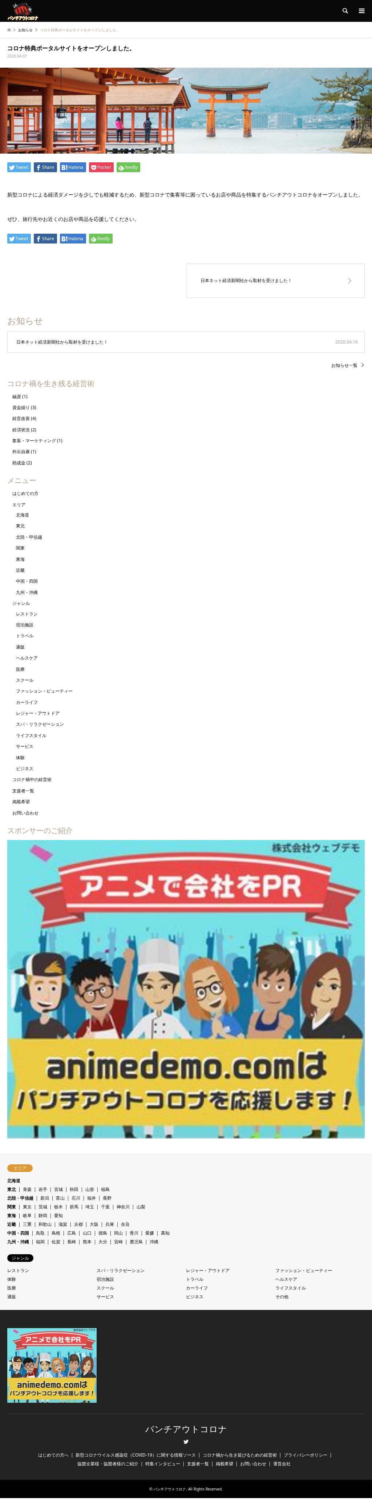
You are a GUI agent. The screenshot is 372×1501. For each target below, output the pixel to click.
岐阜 (27, 1215)
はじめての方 (25, 493)
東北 (20, 526)
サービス (24, 746)
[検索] (345, 11)
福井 (91, 1198)
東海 (20, 559)
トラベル (24, 636)
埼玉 (89, 1207)
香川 (134, 1233)
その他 (281, 1297)
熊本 (87, 1242)
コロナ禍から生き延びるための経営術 (240, 1455)
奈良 (125, 1224)
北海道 (22, 515)
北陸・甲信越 (29, 537)
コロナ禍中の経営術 (32, 779)
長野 (107, 1198)
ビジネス (24, 768)
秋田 (74, 1189)
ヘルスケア (27, 658)
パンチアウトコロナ (186, 1429)
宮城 (58, 1189)
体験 (20, 758)
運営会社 (282, 1464)
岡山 (118, 1233)
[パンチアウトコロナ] (22, 11)
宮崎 (118, 1242)
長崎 (71, 1242)
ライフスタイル (31, 735)
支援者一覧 (23, 791)
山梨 (141, 1207)
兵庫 (109, 1224)
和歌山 (45, 1224)
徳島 (102, 1233)
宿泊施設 (24, 625)
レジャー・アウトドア (38, 713)
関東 (20, 548)
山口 (87, 1233)
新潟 (44, 1198)
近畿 (20, 570)
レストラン (27, 614)
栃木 (58, 1207)
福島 (105, 1189)
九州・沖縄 (27, 592)
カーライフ (27, 702)
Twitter (186, 1441)
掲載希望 (21, 802)
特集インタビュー (162, 1464)
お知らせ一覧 (344, 365)
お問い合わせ (25, 813)
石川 (76, 1198)
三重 (27, 1224)
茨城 (43, 1207)
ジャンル (21, 603)
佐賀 (56, 1242)
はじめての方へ (53, 1455)
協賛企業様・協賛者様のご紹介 (107, 1464)
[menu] (361, 11)
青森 (27, 1189)
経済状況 (21, 430)
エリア (18, 505)
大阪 (94, 1224)
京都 (78, 1224)
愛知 (58, 1215)
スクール (24, 680)
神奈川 (123, 1207)
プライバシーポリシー (305, 1455)
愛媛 (149, 1233)
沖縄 (154, 1242)
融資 (16, 396)
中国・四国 (27, 581)
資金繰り (21, 407)
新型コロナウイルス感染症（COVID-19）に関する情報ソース (136, 1455)
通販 (20, 647)
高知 (165, 1233)
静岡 (43, 1215)
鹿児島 (136, 1242)
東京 (27, 1207)
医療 (20, 669)
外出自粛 (21, 451)
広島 (71, 1233)
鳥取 (40, 1233)
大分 (102, 1242)
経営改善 (21, 418)
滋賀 (62, 1224)
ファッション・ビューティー (44, 691)
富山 (60, 1198)
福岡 (40, 1242)
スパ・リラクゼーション (40, 724)
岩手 (43, 1189)
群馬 (74, 1207)
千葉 (105, 1207)
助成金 (18, 463)
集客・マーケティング (34, 440)
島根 (56, 1233)
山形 (89, 1189)
